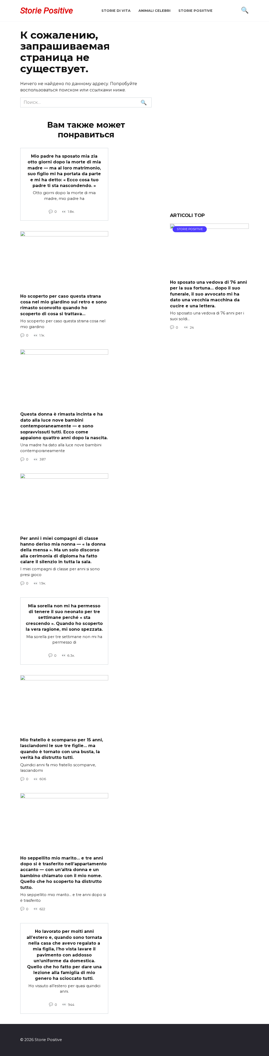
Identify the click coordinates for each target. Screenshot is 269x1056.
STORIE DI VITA (116, 11)
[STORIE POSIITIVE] (209, 272)
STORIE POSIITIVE (195, 11)
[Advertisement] (209, 121)
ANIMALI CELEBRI (154, 11)
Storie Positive (46, 10)
